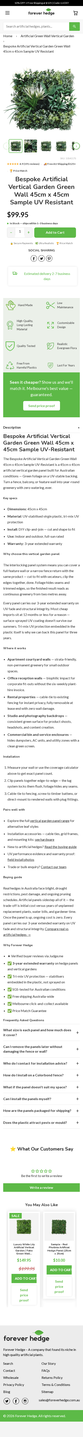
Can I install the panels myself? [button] (27, 1099)
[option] (24, 1259)
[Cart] (75, 12)
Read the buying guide (60, 847)
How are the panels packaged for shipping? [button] (37, 1110)
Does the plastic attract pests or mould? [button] (35, 1122)
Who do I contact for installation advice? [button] (35, 1063)
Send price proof (41, 406)
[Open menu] (7, 12)
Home (7, 36)
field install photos (20, 859)
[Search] (74, 26)
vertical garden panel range (49, 821)
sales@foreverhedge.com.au (59, 1400)
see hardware (44, 839)
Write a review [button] (41, 1187)
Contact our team (53, 867)
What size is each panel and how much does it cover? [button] (37, 1032)
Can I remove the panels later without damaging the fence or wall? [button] (32, 1049)
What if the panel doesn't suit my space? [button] (35, 1087)
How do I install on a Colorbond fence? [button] (33, 1075)
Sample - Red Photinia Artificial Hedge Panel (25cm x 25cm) (59, 1249)
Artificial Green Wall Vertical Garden (47, 36)
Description (41, 427)
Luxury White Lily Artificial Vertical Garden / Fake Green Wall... (24, 1249)
